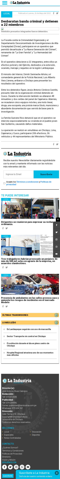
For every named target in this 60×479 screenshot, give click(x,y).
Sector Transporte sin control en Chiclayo (26, 336)
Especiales (9, 435)
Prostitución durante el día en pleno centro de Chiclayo (28, 344)
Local (6, 199)
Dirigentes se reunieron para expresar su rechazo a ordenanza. (28, 223)
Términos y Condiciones (13, 451)
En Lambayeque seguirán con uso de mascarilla (29, 329)
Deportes (36, 435)
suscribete (7, 476)
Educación (36, 432)
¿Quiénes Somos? (10, 448)
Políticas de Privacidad (12, 454)
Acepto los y (28, 183)
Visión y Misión (8, 460)
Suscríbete (46, 174)
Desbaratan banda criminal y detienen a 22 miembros (29, 23)
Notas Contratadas (12, 438)
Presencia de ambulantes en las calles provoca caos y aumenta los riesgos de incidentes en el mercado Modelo (30, 300)
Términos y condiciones (27, 182)
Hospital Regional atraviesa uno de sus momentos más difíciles (30, 354)
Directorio (6, 457)
